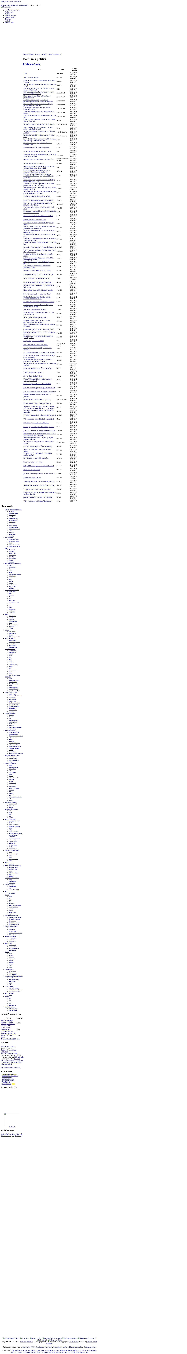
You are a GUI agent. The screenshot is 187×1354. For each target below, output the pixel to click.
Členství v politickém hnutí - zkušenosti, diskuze (38, 200)
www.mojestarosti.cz (26, 1342)
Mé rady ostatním (13, 972)
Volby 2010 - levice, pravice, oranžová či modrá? (38, 466)
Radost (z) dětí (12, 553)
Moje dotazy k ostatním (14, 922)
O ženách (11, 628)
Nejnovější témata (28, 54)
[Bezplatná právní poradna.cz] (52, 1338)
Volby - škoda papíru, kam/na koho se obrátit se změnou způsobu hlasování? (38, 128)
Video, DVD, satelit (13, 683)
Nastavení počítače (13, 784)
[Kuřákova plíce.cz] (36, 1338)
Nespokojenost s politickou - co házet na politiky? (38, 481)
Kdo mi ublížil (12, 929)
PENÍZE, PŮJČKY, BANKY (11, 809)
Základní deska (12, 769)
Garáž (10, 673)
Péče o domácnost (13, 621)
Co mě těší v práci (13, 869)
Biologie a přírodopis (13, 831)
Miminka (11, 560)
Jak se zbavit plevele (13, 704)
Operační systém (12, 783)
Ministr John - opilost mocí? (32, 477)
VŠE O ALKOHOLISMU (7, 1078)
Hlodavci (11, 910)
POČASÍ (7, 996)
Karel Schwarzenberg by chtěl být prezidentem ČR (39, 388)
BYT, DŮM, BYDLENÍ (10, 649)
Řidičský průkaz (12, 723)
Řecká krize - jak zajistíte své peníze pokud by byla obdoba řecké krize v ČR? (39, 180)
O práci (10, 870)
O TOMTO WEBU (9, 986)
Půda (10, 657)
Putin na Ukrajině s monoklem (32, 462)
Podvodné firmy (12, 931)
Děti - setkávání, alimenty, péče (16, 735)
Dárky (10, 965)
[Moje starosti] (5, 7)
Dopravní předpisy (13, 722)
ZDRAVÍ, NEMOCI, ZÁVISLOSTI (13, 563)
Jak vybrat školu (13, 845)
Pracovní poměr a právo (14, 743)
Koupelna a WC (12, 652)
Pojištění (11, 817)
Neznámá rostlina (13, 710)
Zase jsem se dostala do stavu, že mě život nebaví (8, 1035)
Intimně (10, 623)
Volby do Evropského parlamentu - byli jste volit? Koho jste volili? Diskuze (38, 204)
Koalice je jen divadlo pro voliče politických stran (38, 427)
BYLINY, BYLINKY (6, 1084)
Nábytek (11, 666)
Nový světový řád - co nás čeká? (33, 341)
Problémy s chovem (13, 907)
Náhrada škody (12, 751)
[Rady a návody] (42, 1340)
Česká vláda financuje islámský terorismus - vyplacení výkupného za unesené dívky (36, 171)
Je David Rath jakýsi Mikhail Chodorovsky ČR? (38, 329)
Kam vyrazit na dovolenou (15, 917)
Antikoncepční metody (14, 544)
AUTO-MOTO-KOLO (10, 713)
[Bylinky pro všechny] (55, 1340)
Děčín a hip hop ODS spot (31, 470)
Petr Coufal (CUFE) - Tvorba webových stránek (37, 1347)
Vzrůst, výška (12, 612)
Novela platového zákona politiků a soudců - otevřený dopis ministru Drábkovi (37, 321)
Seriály (10, 762)
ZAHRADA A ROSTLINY (11, 692)
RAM (10, 770)
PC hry (10, 791)
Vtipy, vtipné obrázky (14, 979)
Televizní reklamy (13, 758)
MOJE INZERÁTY (9, 993)
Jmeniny (11, 964)
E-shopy (10, 852)
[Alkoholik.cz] (24, 1338)
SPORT (6, 862)
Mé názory (11, 805)
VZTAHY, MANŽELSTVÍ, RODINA (13, 509)
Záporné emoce (12, 633)
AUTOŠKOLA (12, 729)
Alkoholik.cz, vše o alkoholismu (57, 1350)
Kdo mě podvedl (12, 927)
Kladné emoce (12, 631)
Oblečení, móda (12, 886)
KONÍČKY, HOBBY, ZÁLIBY (12, 878)
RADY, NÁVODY (6, 1082)
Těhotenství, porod (13, 624)
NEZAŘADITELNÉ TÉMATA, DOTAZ (14, 976)
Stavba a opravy (12, 650)
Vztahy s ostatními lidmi (14, 529)
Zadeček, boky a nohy (14, 602)
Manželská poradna (82, 1352)
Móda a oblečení (12, 616)
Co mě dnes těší (12, 945)
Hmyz (10, 914)
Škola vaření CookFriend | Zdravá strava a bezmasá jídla (11, 1135)
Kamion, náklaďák (13, 720)
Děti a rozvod (12, 522)
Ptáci (10, 900)
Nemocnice (11, 588)
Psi (9, 898)
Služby (10, 857)
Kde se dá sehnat (12, 938)
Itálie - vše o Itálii (69, 1352)
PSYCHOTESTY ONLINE (8, 1080)
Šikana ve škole (12, 555)
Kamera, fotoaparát (13, 687)
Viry (10, 795)
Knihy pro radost (13, 1010)
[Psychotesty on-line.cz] (70, 1338)
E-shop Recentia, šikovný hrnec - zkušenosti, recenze (7, 1029)
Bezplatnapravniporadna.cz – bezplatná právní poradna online (44, 1352)
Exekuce (10, 739)
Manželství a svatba (13, 513)
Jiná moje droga (12, 575)
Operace (11, 583)
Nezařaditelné (12, 977)
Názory (10, 983)
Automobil (11, 715)
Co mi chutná (12, 643)
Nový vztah (11, 511)
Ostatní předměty (13, 841)
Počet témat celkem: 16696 (9, 1053)
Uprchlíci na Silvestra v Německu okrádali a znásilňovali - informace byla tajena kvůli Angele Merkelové (38, 175)
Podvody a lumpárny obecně (15, 933)
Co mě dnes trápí (13, 946)
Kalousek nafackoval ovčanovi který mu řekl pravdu (39, 391)
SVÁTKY (7, 952)
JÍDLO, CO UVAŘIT (10, 638)
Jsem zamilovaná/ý (13, 518)
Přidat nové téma (31, 64)
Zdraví (10, 565)
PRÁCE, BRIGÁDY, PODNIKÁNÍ (13, 865)
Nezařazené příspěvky (14, 948)
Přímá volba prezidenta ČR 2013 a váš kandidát (38, 290)
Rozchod (11, 516)
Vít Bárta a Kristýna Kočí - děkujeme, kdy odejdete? (39, 415)
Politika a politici (13, 803)
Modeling (11, 860)
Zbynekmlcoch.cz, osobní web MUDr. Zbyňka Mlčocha (29, 1350)
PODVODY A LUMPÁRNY (11, 926)
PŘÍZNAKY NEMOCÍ (7, 1081)
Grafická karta (12, 772)
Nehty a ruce (12, 600)
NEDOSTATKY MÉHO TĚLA (12, 590)
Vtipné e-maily (12, 981)
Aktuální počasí (12, 1005)
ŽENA (6, 614)
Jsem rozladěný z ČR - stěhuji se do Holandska (37, 497)
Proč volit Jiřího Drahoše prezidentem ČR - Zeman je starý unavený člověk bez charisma (39, 140)
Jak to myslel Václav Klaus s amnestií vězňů (37, 282)
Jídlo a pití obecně (13, 647)
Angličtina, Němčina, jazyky (15, 833)
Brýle (10, 593)
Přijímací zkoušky (13, 848)
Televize (10, 685)
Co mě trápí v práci (13, 867)
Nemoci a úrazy (12, 567)
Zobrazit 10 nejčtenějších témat (10, 1039)
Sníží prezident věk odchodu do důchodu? (36, 278)
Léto (10, 1000)
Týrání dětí (11, 556)
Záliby (10, 879)
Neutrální (11, 635)
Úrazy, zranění (12, 586)
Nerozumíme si (12, 515)
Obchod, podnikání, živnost (15, 746)
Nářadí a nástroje (13, 708)
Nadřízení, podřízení (13, 872)
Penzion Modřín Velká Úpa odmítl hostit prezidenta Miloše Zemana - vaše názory (39, 227)
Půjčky (10, 812)
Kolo (10, 718)
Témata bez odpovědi (54, 54)
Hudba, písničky (12, 881)
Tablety (10, 798)
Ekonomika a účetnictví (14, 838)
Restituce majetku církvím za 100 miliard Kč (37, 384)
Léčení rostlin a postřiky (14, 702)
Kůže (10, 598)
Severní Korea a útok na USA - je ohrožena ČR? (38, 159)
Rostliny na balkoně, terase (15, 695)
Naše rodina (11, 523)
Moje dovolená (12, 920)
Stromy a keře (12, 697)
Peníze (10, 810)
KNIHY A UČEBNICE (10, 1007)
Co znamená (11, 939)
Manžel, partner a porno (14, 546)
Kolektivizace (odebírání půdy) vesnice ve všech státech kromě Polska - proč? (38, 93)
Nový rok (11, 955)
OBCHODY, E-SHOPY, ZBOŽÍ (12, 850)
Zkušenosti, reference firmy (15, 934)
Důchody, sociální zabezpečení (16, 753)
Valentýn (11, 960)
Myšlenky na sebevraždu (14, 636)
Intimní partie (12, 609)
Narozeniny (11, 962)
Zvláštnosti (11, 595)
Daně (10, 816)
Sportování (11, 864)
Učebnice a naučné (13, 1008)
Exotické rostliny (13, 699)
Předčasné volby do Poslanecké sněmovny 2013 (38, 216)
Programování (12, 786)
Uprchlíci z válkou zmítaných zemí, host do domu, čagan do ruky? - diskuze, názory (38, 184)
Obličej (10, 607)
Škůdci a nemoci (12, 701)
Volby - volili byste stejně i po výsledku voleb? (37, 501)
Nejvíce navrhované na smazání (10, 1067)
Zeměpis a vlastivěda (13, 824)
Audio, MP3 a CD (13, 682)
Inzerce (10, 995)
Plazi (10, 901)
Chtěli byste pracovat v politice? (33, 372)
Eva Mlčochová (74, 1342)
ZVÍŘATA (7, 895)
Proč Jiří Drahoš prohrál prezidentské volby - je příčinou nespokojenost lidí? (37, 104)
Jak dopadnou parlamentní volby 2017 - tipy (37, 151)
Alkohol (10, 572)
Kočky (10, 896)
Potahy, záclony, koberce (14, 675)
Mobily (10, 678)
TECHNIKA (8, 676)
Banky (10, 814)
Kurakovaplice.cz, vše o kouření (78, 1350)
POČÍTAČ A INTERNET (10, 763)
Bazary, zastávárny (13, 859)
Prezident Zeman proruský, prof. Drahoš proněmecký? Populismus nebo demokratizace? (38, 100)
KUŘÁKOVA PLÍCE (6, 1077)
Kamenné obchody (13, 853)
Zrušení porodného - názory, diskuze (34, 220)
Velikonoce (11, 957)
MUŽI (6, 891)
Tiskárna (11, 776)
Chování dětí (12, 549)
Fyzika (10, 829)
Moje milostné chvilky (14, 541)
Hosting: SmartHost (90, 1347)
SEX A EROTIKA (9, 537)
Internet (10, 765)
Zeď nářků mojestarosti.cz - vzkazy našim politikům (39, 352)
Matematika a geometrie (14, 826)
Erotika (10, 542)
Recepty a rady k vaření (14, 642)
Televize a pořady (13, 756)
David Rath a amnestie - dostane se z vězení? (37, 294)
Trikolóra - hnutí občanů (30, 77)
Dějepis (10, 822)
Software (11, 781)
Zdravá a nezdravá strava (15, 574)
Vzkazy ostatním (12, 974)
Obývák (10, 655)
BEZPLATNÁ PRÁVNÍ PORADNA (10, 1075)
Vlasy (10, 596)
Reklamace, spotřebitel (14, 744)
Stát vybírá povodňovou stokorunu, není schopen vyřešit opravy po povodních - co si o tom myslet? (38, 407)
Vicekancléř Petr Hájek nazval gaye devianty (37, 403)
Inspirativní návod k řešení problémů (34, 309)
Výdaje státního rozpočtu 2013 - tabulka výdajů (38, 274)
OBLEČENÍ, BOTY (9, 884)
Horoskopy (11, 536)
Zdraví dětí (11, 551)
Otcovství (11, 750)
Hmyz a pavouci (12, 669)
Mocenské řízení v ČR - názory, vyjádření (36, 147)
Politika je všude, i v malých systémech (35, 317)
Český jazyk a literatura (14, 821)
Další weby (18, 1136)
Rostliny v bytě (12, 694)
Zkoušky (11, 846)
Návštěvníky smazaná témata (15, 989)
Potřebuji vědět (12, 941)
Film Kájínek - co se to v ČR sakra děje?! (36, 458)
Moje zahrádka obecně (14, 706)
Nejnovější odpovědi (41, 54)
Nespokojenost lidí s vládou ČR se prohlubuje (37, 368)
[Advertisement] (49, 38)
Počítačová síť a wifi (13, 777)
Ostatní (10, 967)
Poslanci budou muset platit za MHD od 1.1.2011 (38, 485)
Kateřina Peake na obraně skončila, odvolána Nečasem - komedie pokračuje (37, 298)
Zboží (10, 855)
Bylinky (10, 579)
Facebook (11, 800)
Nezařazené (11, 532)
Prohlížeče (11, 793)
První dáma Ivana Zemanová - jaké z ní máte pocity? (39, 247)
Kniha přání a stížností (14, 988)
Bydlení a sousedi (13, 737)
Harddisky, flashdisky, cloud (15, 797)
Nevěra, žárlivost (13, 525)
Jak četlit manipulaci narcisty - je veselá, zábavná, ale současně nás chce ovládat (8, 1022)
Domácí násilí (12, 534)
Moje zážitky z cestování (14, 919)
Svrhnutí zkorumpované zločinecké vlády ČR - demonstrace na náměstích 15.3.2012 (37, 360)
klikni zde (12, 1126)
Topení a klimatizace (13, 680)
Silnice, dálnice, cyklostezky (15, 727)
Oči (9, 605)
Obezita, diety (12, 591)
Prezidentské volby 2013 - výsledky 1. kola (36, 270)
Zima (10, 1003)
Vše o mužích (12, 893)
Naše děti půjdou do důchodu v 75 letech (36, 423)
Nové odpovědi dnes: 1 (8, 1046)
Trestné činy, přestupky (14, 748)
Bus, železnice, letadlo (14, 924)
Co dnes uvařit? (12, 640)
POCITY (7, 630)
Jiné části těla (12, 610)
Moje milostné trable (13, 539)
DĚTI (6, 548)
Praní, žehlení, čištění (14, 889)
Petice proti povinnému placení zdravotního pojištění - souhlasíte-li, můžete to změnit (39, 192)
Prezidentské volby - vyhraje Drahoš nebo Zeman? (39, 124)
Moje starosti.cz (5, 5)
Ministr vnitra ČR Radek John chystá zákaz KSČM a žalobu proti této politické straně (39, 434)
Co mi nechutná (12, 645)
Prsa (10, 603)
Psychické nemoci (13, 584)
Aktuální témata (12, 950)
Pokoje (10, 661)
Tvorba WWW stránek (14, 788)
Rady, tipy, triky (12, 970)
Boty (10, 888)
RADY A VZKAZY (9, 969)
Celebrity (11, 807)
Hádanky (11, 984)
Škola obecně (12, 843)
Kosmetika (11, 617)
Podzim (10, 1001)
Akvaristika (11, 903)
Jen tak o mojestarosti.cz (14, 991)
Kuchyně (11, 654)
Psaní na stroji (12, 839)
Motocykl (11, 716)
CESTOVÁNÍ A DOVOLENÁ (11, 915)
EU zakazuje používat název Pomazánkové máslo (38, 302)
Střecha (10, 671)
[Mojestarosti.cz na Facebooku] (11, 1)
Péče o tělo (11, 619)
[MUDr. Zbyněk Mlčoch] (11, 1338)
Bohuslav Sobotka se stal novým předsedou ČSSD (39, 431)
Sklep (10, 659)
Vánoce (10, 953)
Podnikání (11, 876)
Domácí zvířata (12, 912)
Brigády (10, 874)
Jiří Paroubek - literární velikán (32, 376)
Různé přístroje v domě (14, 690)
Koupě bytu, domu (13, 664)
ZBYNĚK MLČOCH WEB (8, 1079)
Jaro (10, 998)
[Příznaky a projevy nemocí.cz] (87, 1338)
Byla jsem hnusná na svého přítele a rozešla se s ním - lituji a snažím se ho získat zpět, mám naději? (12, 1061)
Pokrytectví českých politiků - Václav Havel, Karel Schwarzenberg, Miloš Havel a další (39, 167)
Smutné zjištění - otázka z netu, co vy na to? (36, 399)
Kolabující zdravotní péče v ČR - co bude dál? (37, 446)
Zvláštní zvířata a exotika (15, 905)
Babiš (25, 73)
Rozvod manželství (13, 520)
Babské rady (11, 577)
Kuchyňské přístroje (13, 689)
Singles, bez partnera (13, 527)
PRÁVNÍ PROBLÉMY (10, 730)
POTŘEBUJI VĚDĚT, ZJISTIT (12, 936)
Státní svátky (12, 958)
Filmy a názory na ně (14, 760)
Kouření (10, 570)
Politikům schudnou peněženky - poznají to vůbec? (39, 474)
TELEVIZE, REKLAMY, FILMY (12, 755)
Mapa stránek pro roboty (60, 1347)
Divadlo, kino (12, 883)
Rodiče (10, 530)
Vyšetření (11, 581)
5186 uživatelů (18, 1057)
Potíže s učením (12, 558)
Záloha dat (11, 779)
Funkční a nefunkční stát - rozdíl (33, 163)
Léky (10, 568)
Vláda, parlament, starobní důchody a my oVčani (38, 419)
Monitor (10, 774)
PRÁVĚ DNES (8, 943)
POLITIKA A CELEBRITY (20, 5)
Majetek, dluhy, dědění (14, 732)
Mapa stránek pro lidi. (76, 1347)
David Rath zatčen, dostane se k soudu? (35, 345)
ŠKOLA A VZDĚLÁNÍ (10, 819)
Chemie (10, 828)
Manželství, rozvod (13, 734)
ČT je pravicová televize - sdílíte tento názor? (37, 489)
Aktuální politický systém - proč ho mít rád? (36, 196)
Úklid (10, 668)
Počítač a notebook (13, 767)
